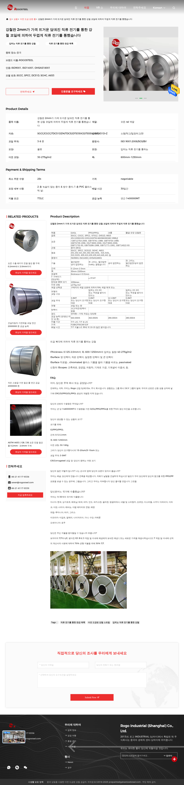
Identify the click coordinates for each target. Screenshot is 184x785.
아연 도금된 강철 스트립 (99, 622)
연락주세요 (139, 7)
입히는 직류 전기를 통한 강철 (126, 622)
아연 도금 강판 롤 (28, 19)
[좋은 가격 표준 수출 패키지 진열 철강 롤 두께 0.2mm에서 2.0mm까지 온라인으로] (26, 241)
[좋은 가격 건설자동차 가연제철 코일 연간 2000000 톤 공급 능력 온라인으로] (26, 300)
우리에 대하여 (118, 7)
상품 (16, 19)
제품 (86, 7)
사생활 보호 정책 (35, 782)
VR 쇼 (99, 7)
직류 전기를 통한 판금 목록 (73, 622)
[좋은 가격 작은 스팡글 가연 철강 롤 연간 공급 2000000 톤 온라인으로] (26, 360)
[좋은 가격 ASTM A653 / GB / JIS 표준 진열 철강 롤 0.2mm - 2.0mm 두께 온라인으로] (26, 420)
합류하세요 (170, 756)
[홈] (17, 7)
